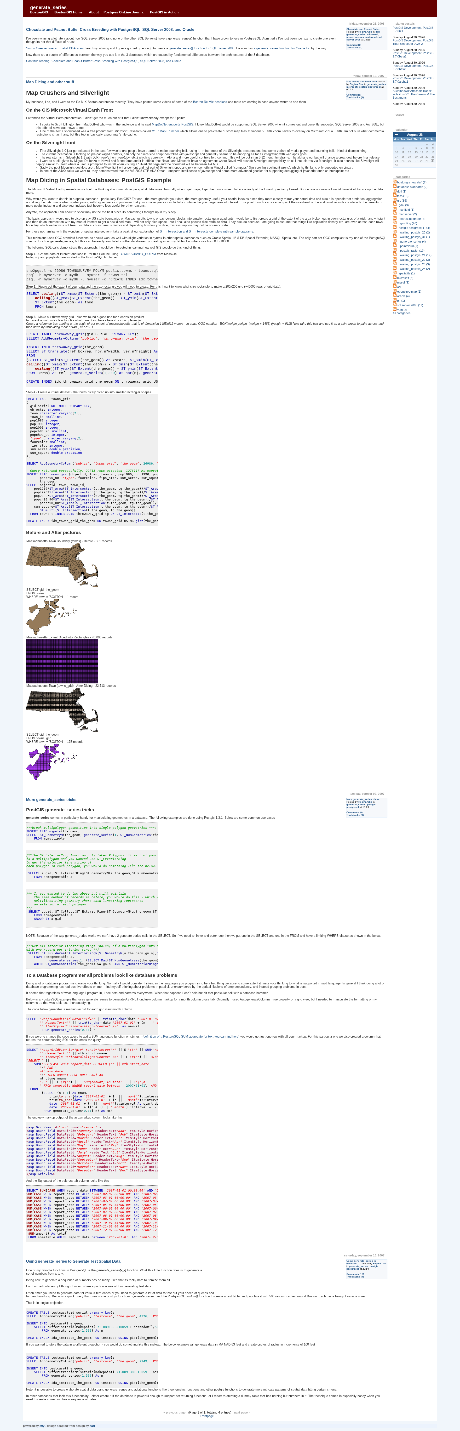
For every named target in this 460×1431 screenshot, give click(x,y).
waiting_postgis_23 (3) (415, 264)
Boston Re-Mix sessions (210, 102)
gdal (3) (404, 205)
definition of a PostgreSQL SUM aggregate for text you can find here (191, 1036)
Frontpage (207, 1416)
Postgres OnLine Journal (124, 12)
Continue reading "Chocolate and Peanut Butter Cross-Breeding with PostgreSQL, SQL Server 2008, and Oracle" (104, 61)
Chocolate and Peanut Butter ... (364, 29)
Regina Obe (365, 31)
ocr (399, 287)
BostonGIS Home (68, 12)
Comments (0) (354, 812)
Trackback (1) (354, 47)
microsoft (372, 34)
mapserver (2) (408, 214)
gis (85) (402, 200)
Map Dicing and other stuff (361, 81)
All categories (401, 313)
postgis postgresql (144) (414, 228)
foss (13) (402, 196)
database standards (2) (412, 187)
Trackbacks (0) (355, 97)
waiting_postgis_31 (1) (415, 237)
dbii (377, 31)
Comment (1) (353, 45)
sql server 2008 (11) (410, 305)
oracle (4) (403, 296)
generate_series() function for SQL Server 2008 (201, 48)
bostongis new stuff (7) (411, 182)
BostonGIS (39, 12)
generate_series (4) (413, 241)
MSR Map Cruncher (165, 131)
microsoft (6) (405, 278)
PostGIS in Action (164, 12)
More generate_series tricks (363, 799)
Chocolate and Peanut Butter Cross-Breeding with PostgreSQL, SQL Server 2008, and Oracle (110, 30)
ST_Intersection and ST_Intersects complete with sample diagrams (206, 231)
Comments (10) (355, 1274)
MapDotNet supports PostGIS (172, 124)
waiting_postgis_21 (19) (415, 255)
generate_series (48, 7)
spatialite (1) (407, 273)
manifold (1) (406, 209)
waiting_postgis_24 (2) (415, 269)
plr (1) (401, 300)
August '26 (415, 134)
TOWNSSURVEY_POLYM (137, 254)
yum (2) (402, 310)
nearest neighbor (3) (412, 219)
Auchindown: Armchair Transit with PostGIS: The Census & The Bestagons (414, 94)
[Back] (396, 135)
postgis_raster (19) (412, 250)
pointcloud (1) (409, 246)
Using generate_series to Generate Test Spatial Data (73, 1261)
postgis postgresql (366, 37)
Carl (92, 1426)
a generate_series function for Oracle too (282, 48)
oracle (350, 37)
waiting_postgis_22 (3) (415, 259)
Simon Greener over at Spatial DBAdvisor (55, 48)
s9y (42, 1426)
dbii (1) (401, 191)
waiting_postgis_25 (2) (415, 232)
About (94, 12)
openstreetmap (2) (409, 291)
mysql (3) (403, 282)
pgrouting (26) (408, 223)
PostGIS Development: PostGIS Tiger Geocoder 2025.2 (413, 42)
